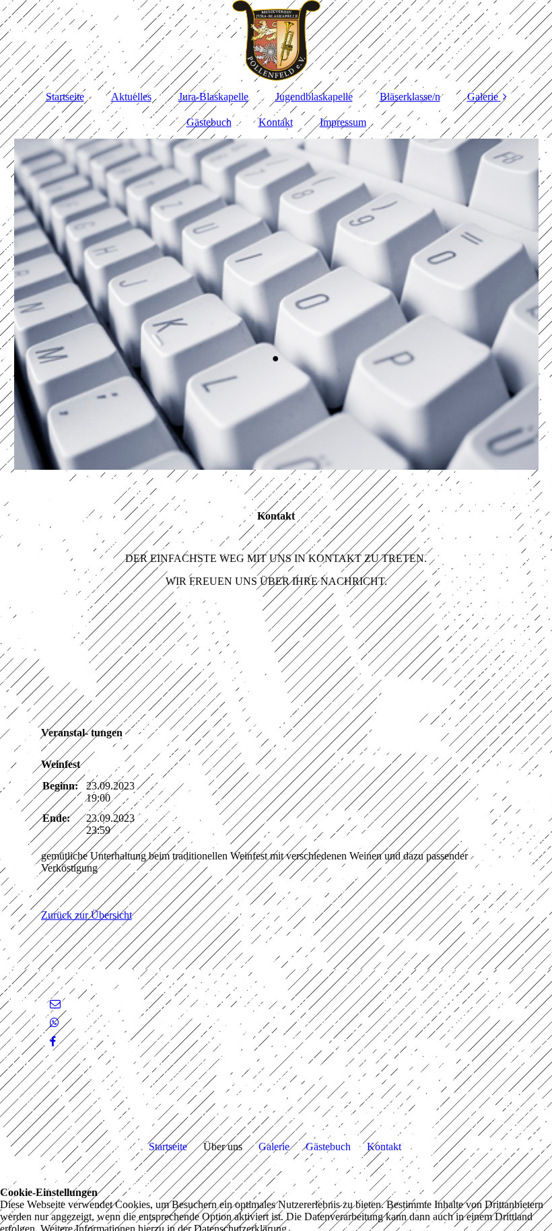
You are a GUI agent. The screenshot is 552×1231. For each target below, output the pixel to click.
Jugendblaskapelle (314, 96)
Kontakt (275, 122)
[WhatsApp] (53, 1022)
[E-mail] (54, 1004)
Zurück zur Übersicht (86, 915)
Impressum (343, 122)
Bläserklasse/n (410, 96)
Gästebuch (209, 122)
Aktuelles (131, 96)
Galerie (482, 96)
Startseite (65, 96)
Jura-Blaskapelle (213, 96)
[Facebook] (52, 1041)
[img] (276, 40)
